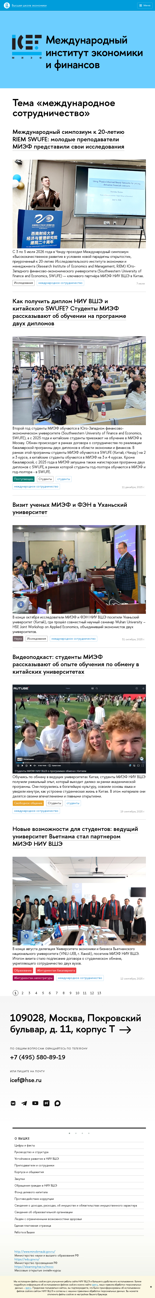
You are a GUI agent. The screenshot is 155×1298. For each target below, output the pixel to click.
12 (92, 993)
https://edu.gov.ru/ (27, 1259)
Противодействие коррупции (34, 1199)
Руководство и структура (31, 1152)
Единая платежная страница (33, 1225)
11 (85, 993)
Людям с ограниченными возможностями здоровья (48, 1219)
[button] (69, 1133)
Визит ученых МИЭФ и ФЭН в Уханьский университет (70, 508)
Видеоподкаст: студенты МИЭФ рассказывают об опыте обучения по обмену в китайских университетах (76, 664)
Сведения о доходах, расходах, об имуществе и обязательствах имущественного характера (76, 1205)
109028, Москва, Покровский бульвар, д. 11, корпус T (75, 1023)
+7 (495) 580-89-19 (37, 1057)
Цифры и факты (25, 1145)
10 (77, 993)
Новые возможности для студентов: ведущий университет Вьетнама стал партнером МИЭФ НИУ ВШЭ (75, 836)
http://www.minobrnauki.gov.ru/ (35, 1251)
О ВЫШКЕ (22, 1138)
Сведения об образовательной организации (44, 1212)
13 (99, 993)
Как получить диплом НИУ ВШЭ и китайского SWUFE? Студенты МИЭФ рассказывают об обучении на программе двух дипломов (69, 312)
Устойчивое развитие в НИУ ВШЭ (37, 1159)
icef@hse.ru (26, 1080)
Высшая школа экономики (29, 5)
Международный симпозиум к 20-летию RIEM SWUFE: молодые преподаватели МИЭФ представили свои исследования (68, 139)
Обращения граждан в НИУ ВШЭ (36, 1185)
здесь (95, 1284)
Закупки (20, 1179)
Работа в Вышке (25, 1232)
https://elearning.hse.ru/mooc (34, 1267)
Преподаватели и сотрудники (34, 1165)
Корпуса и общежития (29, 1172)
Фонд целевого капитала (31, 1192)
